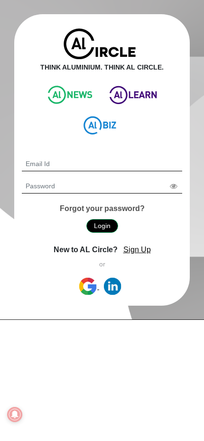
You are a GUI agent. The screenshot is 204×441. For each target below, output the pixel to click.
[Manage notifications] (14, 414)
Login (102, 225)
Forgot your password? (102, 208)
